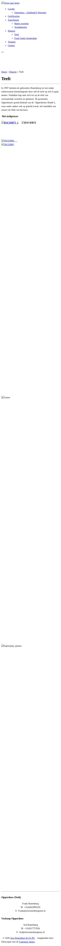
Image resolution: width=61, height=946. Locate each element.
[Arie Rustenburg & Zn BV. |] (10, 3)
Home (4, 72)
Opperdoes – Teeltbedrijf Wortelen (30, 12)
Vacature (12, 42)
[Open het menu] (2, 52)
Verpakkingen (20, 27)
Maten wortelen (21, 23)
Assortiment (13, 20)
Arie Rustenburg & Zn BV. (22, 938)
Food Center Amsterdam (25, 38)
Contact (11, 45)
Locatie (11, 9)
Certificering (14, 16)
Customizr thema (27, 942)
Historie (11, 31)
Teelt (16, 34)
